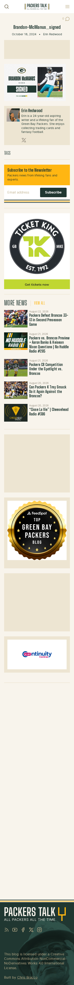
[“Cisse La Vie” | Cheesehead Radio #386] (16, 412)
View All (39, 303)
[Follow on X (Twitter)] (23, 140)
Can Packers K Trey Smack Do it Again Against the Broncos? (47, 392)
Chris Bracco (27, 977)
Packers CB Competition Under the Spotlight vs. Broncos (46, 369)
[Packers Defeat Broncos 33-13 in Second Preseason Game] (16, 318)
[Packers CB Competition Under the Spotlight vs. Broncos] (16, 367)
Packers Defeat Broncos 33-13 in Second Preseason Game (48, 320)
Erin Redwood (52, 34)
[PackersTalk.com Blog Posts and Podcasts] (37, 6)
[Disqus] (37, 737)
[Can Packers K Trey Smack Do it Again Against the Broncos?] (16, 390)
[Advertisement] (37, 49)
